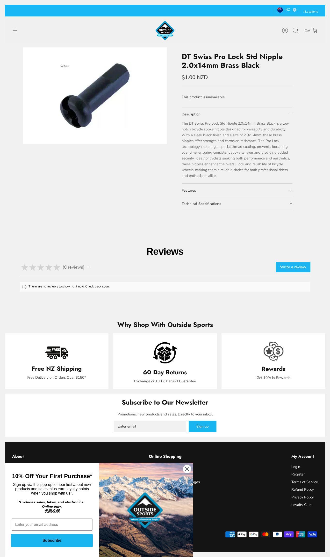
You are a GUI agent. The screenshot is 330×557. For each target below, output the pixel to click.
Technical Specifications (201, 203)
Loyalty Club (301, 504)
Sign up (202, 426)
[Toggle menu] (17, 30)
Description (191, 114)
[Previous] (93, 10)
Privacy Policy (302, 497)
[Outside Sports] (165, 30)
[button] (89, 267)
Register (298, 474)
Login (295, 466)
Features (189, 190)
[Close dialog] (187, 469)
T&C (198, 10)
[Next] (236, 10)
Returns (186, 10)
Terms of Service (304, 482)
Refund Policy (302, 489)
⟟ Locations (310, 12)
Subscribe (52, 540)
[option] (95, 95)
